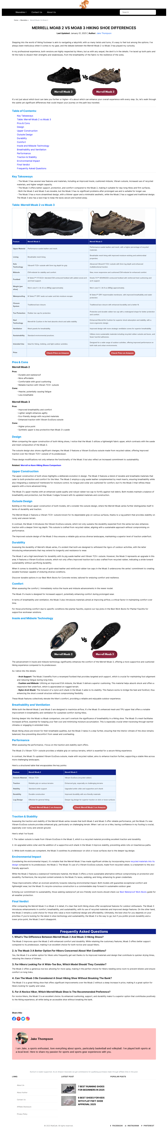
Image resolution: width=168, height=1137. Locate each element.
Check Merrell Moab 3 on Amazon (90, 807)
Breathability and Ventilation (31, 149)
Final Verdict (23, 164)
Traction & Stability (27, 157)
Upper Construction (27, 130)
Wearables (20, 12)
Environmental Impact (28, 161)
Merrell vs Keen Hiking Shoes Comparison (41, 465)
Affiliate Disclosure (24, 1107)
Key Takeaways (25, 115)
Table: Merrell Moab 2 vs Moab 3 (34, 119)
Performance (24, 153)
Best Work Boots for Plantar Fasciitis (128, 609)
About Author (22, 1092)
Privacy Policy (22, 1114)
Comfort (21, 142)
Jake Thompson (104, 33)
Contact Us (36, 12)
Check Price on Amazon (58, 353)
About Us (51, 12)
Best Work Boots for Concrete (56, 577)
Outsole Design (25, 134)
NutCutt (54, 1126)
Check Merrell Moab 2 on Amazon (45, 807)
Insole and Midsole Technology (33, 145)
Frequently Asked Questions (31, 168)
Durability (22, 138)
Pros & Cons (23, 123)
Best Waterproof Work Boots (133, 892)
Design (20, 127)
